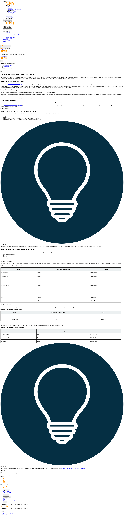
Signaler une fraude (7, 497)
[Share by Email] (4, 482)
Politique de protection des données (10, 500)
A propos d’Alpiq (7, 490)
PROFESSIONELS (7, 27)
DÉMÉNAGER (9, 14)
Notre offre (10, 6)
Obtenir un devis (4, 56)
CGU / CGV (5, 493)
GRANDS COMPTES (8, 21)
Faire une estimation (10, 13)
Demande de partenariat (6, 495)
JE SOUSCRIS (9, 18)
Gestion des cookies (7, 492)
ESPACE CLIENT (6, 48)
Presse (5, 502)
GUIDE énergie (9, 16)
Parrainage (5, 498)
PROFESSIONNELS (7, 19)
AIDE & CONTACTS (6, 46)
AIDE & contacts (9, 17)
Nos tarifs (10, 8)
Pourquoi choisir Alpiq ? (13, 11)
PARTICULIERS (7, 1)
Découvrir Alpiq (11, 12)
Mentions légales (6, 491)
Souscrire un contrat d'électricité (14, 9)
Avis (4, 499)
